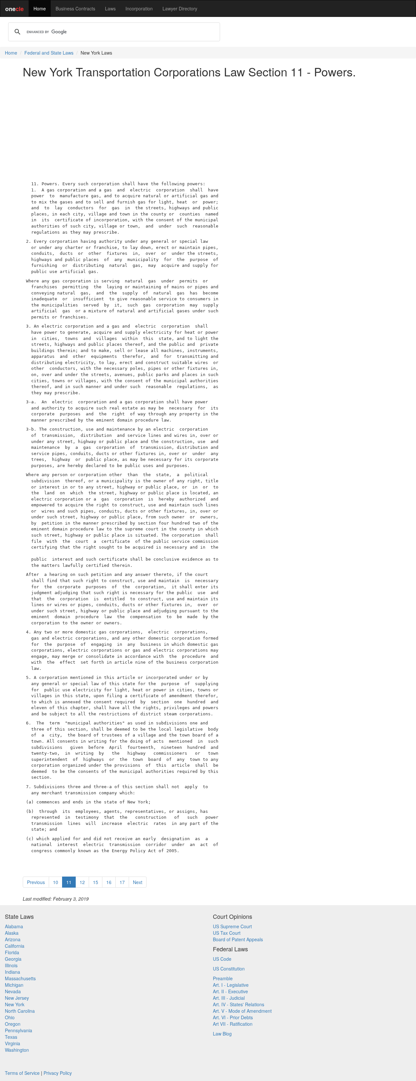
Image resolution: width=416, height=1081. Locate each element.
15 (95, 882)
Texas (11, 1037)
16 (108, 882)
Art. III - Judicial (229, 998)
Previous (36, 882)
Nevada (13, 991)
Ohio (10, 1017)
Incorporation (139, 8)
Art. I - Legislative (231, 985)
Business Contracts (75, 8)
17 (122, 882)
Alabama (14, 926)
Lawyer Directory (179, 8)
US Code (222, 959)
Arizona (12, 939)
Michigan (14, 985)
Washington (17, 1050)
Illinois (11, 965)
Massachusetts (20, 978)
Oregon (12, 1024)
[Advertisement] (208, 128)
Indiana (12, 972)
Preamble (223, 978)
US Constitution (229, 968)
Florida (12, 952)
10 (55, 882)
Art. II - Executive (230, 991)
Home (39, 8)
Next (137, 882)
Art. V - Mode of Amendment (242, 1011)
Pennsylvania (18, 1030)
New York (14, 1004)
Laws (110, 8)
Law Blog (222, 1033)
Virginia (12, 1043)
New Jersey (17, 998)
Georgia (13, 959)
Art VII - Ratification (233, 1024)
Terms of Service (22, 1073)
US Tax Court (226, 933)
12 (82, 882)
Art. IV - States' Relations (238, 1004)
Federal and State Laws (48, 52)
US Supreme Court (232, 926)
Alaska (12, 933)
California (14, 946)
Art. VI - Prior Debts (233, 1017)
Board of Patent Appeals (238, 939)
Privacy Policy (58, 1073)
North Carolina (20, 1011)
